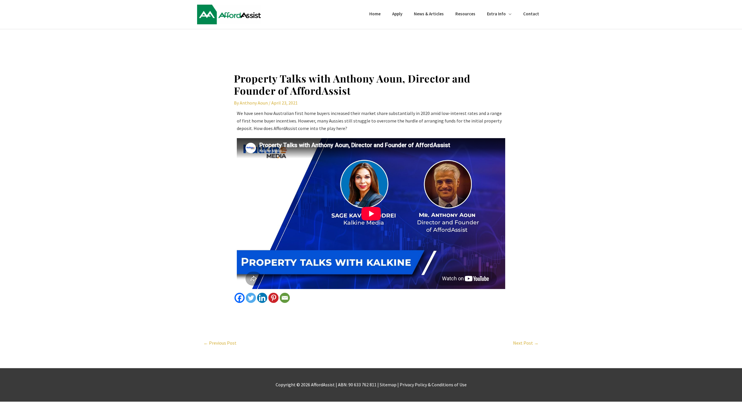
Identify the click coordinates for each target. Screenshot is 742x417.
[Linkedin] (262, 298)
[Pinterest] (273, 298)
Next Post (526, 343)
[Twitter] (251, 298)
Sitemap (388, 384)
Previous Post (220, 343)
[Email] (285, 298)
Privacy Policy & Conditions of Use (433, 384)
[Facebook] (239, 298)
